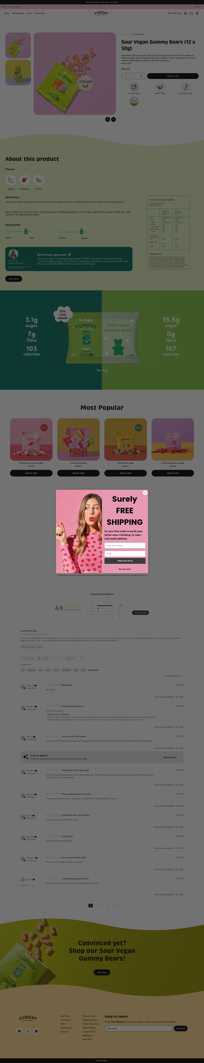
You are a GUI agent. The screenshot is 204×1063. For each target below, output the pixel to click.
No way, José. (125, 569)
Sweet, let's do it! (125, 561)
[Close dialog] (145, 493)
